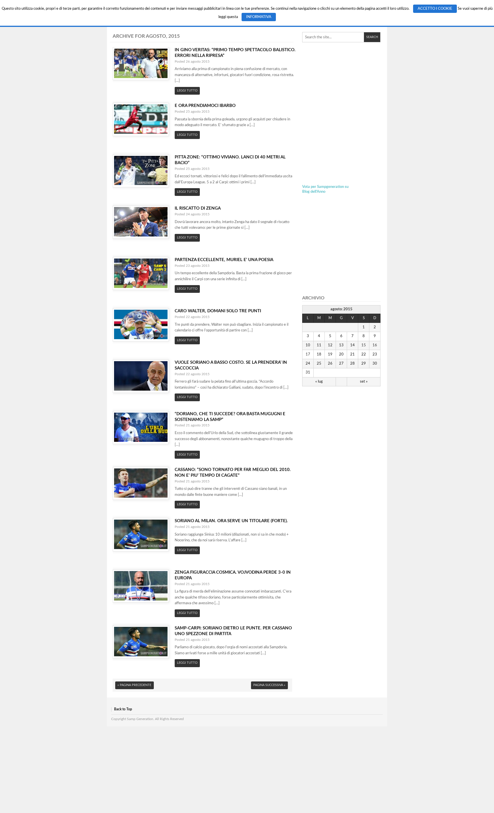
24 (308, 363)
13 (341, 345)
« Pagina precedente (134, 685)
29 (363, 363)
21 (352, 354)
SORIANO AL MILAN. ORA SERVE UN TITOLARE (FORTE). (231, 521)
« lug (319, 381)
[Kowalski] (341, 89)
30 (375, 363)
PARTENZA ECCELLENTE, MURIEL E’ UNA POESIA (224, 260)
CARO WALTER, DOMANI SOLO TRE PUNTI (218, 311)
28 (352, 363)
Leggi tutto (187, 90)
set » (364, 381)
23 (375, 354)
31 (308, 372)
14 (352, 345)
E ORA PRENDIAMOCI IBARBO (205, 106)
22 (363, 354)
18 (319, 354)
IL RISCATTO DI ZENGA (198, 208)
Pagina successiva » (269, 685)
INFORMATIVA (258, 17)
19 (330, 354)
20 (341, 354)
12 (330, 345)
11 (319, 345)
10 (308, 345)
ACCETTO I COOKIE (435, 9)
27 (341, 363)
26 (330, 363)
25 (319, 363)
